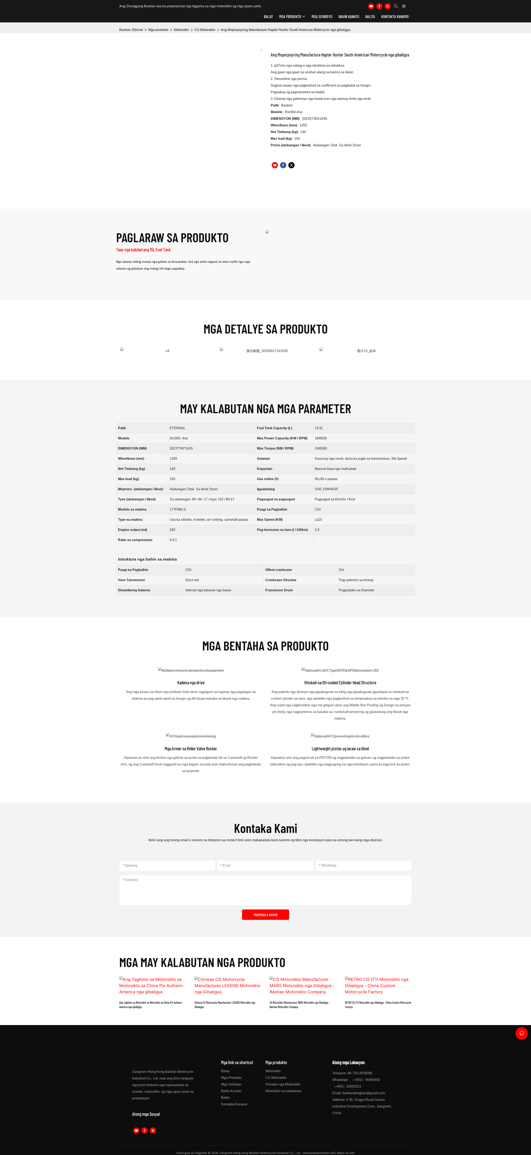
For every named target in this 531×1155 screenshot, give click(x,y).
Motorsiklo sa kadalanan (283, 1091)
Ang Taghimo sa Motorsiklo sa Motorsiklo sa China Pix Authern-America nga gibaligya (150, 1005)
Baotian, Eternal (131, 30)
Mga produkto (158, 30)
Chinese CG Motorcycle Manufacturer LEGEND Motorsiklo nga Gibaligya (225, 1005)
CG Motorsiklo (204, 30)
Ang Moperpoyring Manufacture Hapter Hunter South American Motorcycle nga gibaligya (285, 30)
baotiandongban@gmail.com (363, 1093)
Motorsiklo (181, 30)
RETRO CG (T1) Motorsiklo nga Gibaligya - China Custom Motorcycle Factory (378, 1005)
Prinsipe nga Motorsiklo (283, 1084)
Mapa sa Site (345, 1153)
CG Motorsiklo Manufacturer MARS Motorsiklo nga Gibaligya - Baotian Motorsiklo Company (300, 1005)
